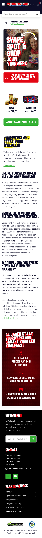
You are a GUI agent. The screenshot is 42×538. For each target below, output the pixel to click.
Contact (8, 492)
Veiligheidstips (11, 499)
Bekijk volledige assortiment (20, 122)
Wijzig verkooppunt (17, 24)
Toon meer (8, 165)
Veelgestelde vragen (14, 503)
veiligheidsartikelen (10, 318)
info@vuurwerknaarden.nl (20, 469)
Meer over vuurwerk (14, 511)
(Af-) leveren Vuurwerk (15, 507)
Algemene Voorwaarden (15, 495)
